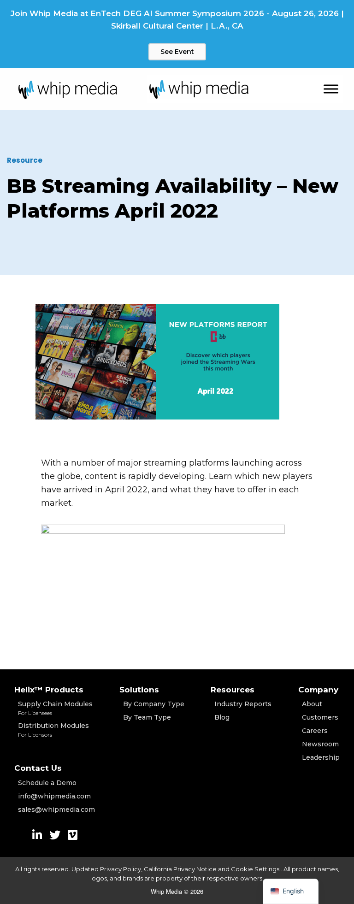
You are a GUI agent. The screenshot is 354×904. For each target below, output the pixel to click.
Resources (232, 689)
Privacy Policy (120, 869)
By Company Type (153, 704)
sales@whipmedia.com (56, 809)
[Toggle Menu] (331, 89)
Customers (320, 717)
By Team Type (147, 717)
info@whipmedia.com (54, 796)
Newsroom (320, 744)
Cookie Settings (256, 869)
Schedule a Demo (47, 783)
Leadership (321, 757)
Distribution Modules (53, 729)
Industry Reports (242, 704)
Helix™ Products (48, 689)
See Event (177, 51)
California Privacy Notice (180, 869)
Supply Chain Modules (55, 708)
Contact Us (38, 768)
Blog (222, 717)
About (312, 704)
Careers (315, 731)
